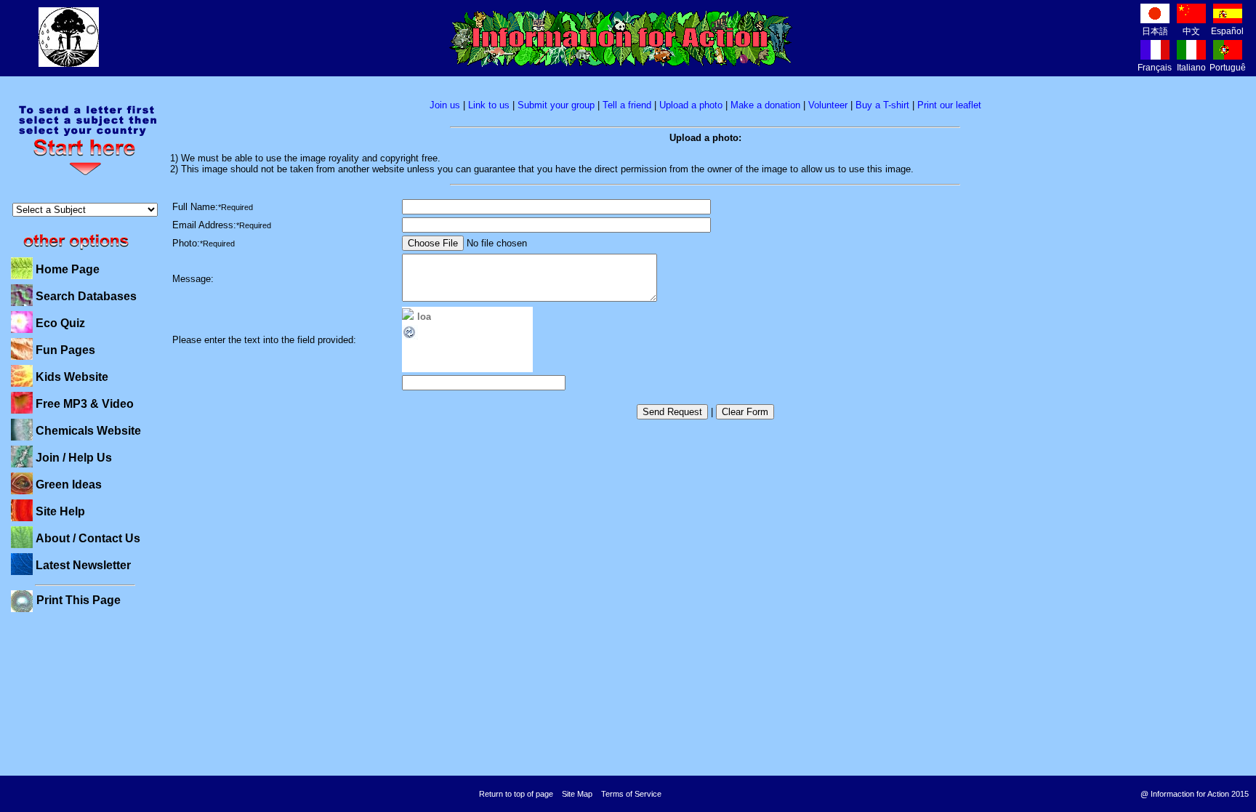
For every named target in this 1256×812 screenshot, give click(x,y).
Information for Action (621, 38)
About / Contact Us (88, 538)
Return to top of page (516, 793)
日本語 (1155, 31)
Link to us (489, 105)
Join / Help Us (74, 457)
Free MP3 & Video (85, 404)
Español (1227, 31)
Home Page (68, 269)
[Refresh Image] (410, 337)
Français (1155, 68)
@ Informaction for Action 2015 (1194, 793)
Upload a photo (690, 105)
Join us (445, 105)
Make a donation (765, 105)
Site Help (60, 511)
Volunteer (828, 105)
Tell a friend (627, 105)
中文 (1191, 31)
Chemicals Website (88, 431)
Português (1229, 68)
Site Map (577, 793)
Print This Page (78, 600)
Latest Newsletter (83, 565)
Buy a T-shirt (882, 105)
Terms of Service (631, 793)
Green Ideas (69, 484)
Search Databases (86, 296)
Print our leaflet (949, 105)
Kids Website (72, 377)
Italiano (1191, 68)
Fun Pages (65, 350)
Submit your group (556, 105)
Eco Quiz (60, 323)
